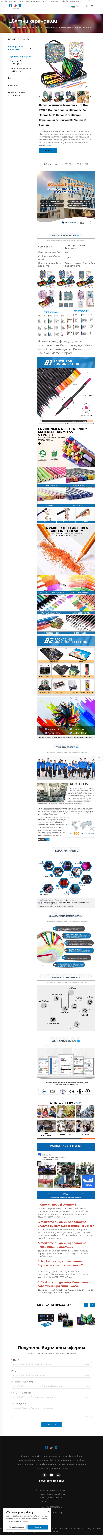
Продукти (37, 27)
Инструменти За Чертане (16, 94)
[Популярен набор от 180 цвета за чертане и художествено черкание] (86, 1320)
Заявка (48, 150)
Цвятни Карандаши (21, 56)
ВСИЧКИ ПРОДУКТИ (19, 39)
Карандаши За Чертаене (58, 27)
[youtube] (58, 1475)
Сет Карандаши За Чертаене (20, 69)
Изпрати (51, 1424)
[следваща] (90, 96)
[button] (86, 1305)
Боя (10, 78)
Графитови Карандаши (16, 62)
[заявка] (99, 757)
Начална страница (20, 27)
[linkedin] (51, 1475)
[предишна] (40, 96)
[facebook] (44, 1475)
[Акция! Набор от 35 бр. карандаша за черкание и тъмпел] (46, 1320)
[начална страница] (15, 6)
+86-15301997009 (54, 1507)
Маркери (13, 85)
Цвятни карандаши (84, 27)
